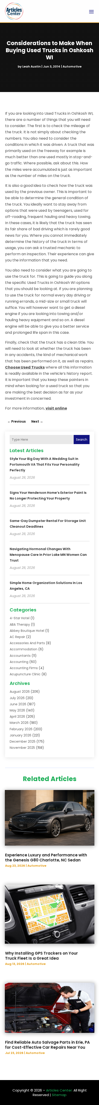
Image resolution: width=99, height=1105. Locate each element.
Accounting (19, 662)
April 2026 (17, 716)
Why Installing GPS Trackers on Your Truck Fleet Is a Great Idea (41, 955)
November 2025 (22, 747)
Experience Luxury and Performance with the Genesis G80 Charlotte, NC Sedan (46, 857)
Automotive (72, 66)
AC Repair (17, 637)
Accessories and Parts (27, 643)
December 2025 (22, 741)
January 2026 (20, 735)
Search (81, 439)
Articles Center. (59, 1090)
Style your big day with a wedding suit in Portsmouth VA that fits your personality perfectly (44, 464)
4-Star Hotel (19, 618)
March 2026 (19, 722)
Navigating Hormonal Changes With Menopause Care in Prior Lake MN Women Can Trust (48, 555)
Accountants (20, 655)
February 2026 (21, 729)
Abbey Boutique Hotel (27, 630)
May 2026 (17, 710)
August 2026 (20, 691)
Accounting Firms (24, 668)
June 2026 (18, 704)
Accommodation (23, 649)
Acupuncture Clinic (25, 674)
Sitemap (59, 1094)
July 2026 (17, 698)
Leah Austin (31, 66)
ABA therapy (20, 624)
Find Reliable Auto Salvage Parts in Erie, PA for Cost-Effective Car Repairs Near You (47, 1045)
